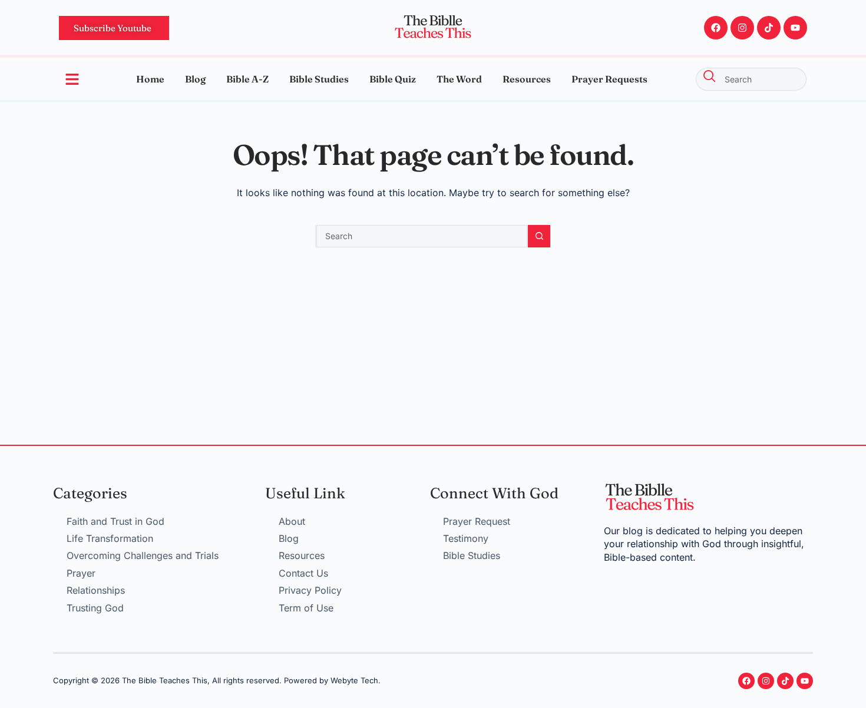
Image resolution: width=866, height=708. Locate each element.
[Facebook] (716, 27)
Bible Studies (319, 79)
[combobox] (751, 79)
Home (150, 79)
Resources (527, 79)
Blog (195, 79)
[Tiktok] (769, 27)
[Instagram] (742, 27)
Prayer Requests (609, 79)
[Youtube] (795, 27)
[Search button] (539, 236)
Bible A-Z (247, 79)
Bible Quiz (392, 79)
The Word (459, 79)
